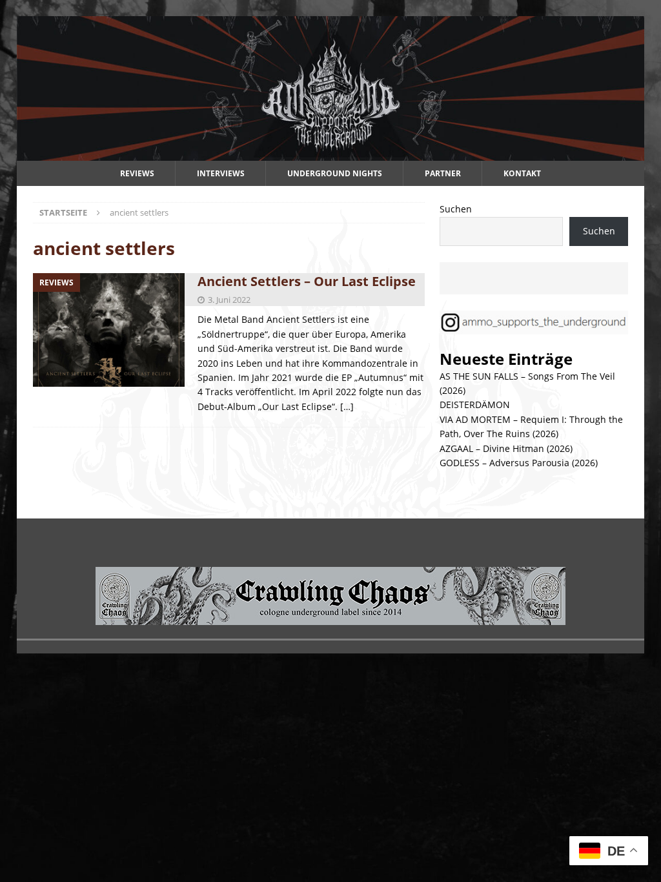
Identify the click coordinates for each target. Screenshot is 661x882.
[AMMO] (331, 153)
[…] (347, 406)
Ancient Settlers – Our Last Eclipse (307, 281)
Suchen (456, 209)
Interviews (221, 173)
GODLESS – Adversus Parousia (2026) (519, 462)
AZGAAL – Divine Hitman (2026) (506, 448)
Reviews (137, 173)
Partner (443, 173)
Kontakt (522, 173)
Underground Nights (334, 173)
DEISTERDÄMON (475, 404)
